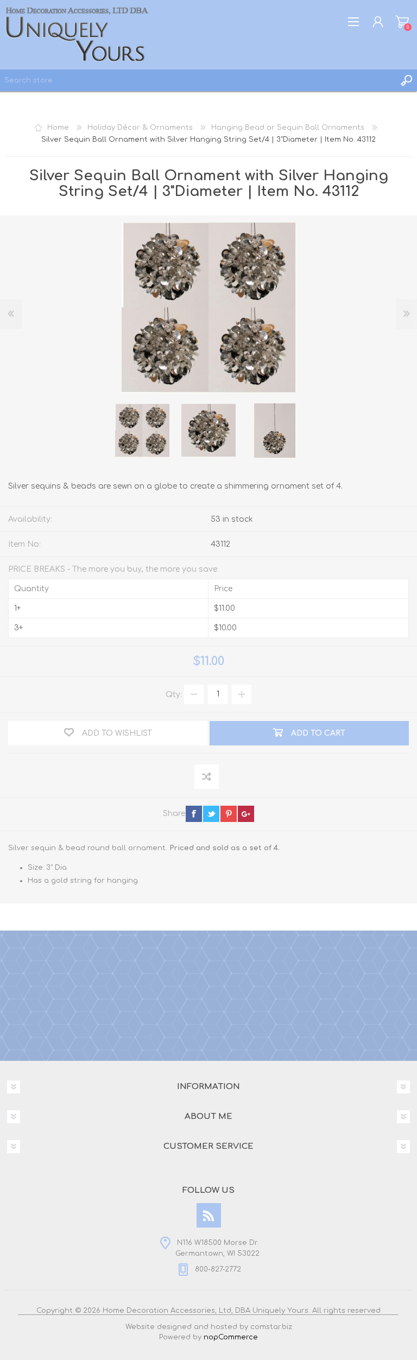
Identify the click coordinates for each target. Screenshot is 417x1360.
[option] (142, 430)
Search (406, 80)
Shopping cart (402, 22)
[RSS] (209, 1215)
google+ (246, 814)
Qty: (174, 694)
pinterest (228, 814)
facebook (194, 814)
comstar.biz (271, 1327)
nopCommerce (231, 1337)
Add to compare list (207, 777)
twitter (211, 814)
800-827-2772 (218, 1269)
